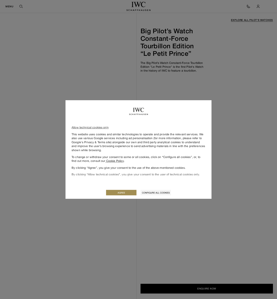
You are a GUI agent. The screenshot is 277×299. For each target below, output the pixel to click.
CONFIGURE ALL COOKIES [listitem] (156, 192)
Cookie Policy (114, 160)
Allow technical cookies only (90, 127)
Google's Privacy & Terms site (91, 142)
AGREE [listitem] (121, 192)
